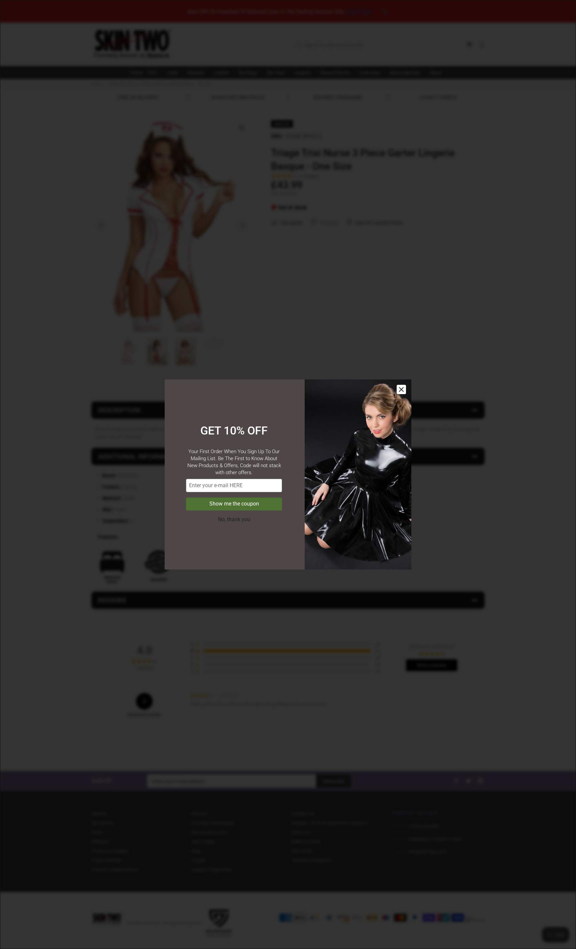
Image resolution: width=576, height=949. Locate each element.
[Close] (401, 389)
